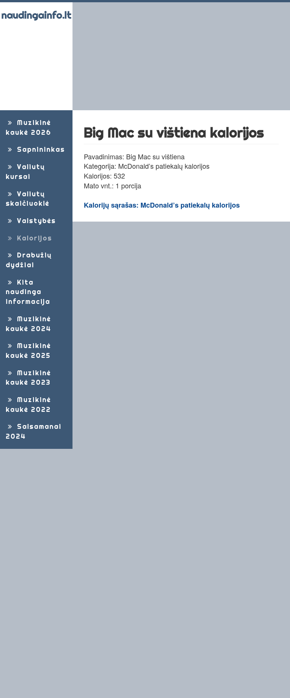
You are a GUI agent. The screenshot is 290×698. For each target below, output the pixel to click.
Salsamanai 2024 (34, 431)
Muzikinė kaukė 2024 (28, 323)
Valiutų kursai (25, 171)
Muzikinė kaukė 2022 (28, 404)
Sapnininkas (39, 149)
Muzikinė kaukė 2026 (28, 127)
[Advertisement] (181, 56)
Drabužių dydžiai (29, 260)
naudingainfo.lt (36, 15)
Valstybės (35, 220)
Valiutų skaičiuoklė (27, 199)
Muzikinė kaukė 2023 (28, 377)
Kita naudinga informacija (28, 292)
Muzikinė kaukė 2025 (28, 350)
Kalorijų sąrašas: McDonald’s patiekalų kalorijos (162, 205)
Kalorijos (33, 238)
